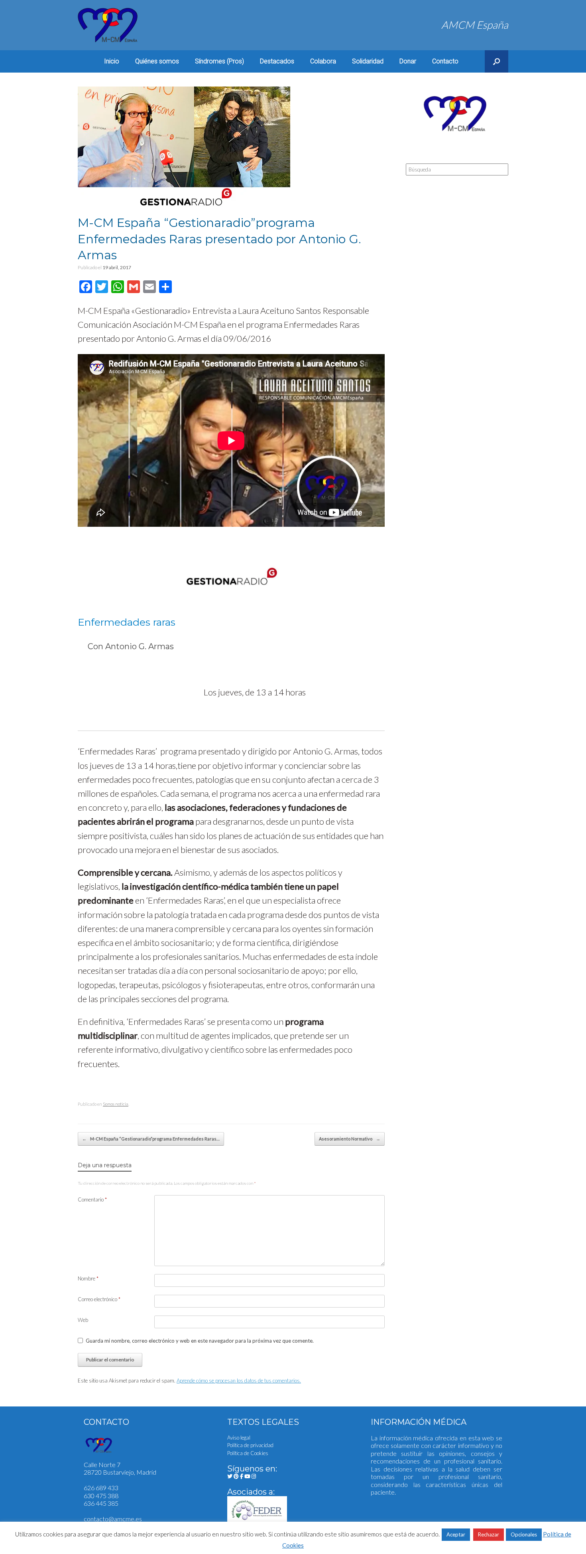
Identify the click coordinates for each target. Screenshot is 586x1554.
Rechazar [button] (488, 1534)
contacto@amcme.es (113, 1518)
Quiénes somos (157, 61)
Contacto (445, 61)
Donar (407, 61)
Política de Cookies (247, 1453)
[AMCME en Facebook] (242, 1476)
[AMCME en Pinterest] (237, 1476)
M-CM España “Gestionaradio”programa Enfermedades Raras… (151, 1138)
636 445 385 (101, 1503)
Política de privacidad (250, 1445)
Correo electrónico (99, 1299)
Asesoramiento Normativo (349, 1138)
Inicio (111, 61)
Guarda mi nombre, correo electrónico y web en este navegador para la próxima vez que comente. (200, 1340)
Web (83, 1320)
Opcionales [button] (524, 1534)
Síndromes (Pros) (219, 61)
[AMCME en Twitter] (230, 1476)
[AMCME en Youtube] (248, 1476)
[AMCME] (108, 25)
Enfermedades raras (126, 622)
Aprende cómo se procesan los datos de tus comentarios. (239, 1380)
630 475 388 (101, 1495)
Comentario (92, 1199)
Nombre (88, 1278)
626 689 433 (101, 1487)
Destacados (277, 61)
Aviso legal (238, 1437)
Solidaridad (367, 61)
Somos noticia (115, 1104)
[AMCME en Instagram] (254, 1476)
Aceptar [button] (455, 1534)
